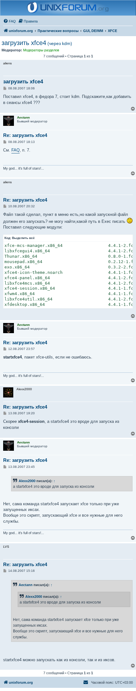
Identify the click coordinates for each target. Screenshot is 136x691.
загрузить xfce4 (37, 42)
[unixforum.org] (68, 8)
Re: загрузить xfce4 (25, 135)
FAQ (15, 150)
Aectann (26, 585)
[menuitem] (9, 21)
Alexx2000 (27, 481)
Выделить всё (23, 238)
